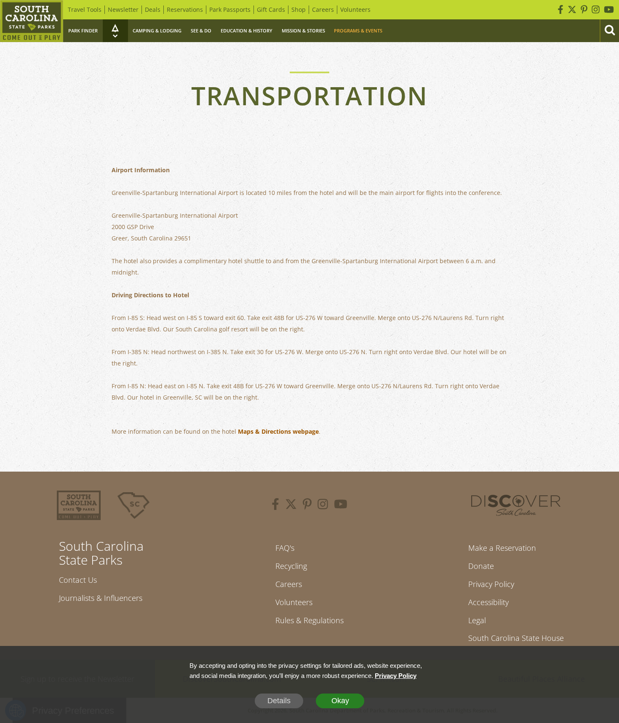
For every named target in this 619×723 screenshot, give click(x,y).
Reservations (185, 9)
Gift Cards (271, 9)
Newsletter (123, 9)
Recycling (291, 566)
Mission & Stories (303, 30)
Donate (481, 566)
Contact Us (78, 580)
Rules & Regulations (309, 620)
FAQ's (284, 548)
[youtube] (340, 505)
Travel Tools (84, 9)
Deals (152, 9)
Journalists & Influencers (100, 598)
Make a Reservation (502, 548)
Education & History (246, 30)
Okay (340, 700)
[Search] (609, 30)
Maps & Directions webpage (278, 431)
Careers (323, 9)
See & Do (201, 30)
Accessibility (488, 602)
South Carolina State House (516, 638)
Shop (298, 9)
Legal (477, 620)
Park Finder (83, 30)
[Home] (31, 21)
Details (279, 700)
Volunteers (355, 9)
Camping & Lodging (157, 30)
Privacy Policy (491, 584)
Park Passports (230, 9)
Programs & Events (358, 30)
